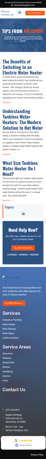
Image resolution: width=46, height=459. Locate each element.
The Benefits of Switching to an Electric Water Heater (22, 67)
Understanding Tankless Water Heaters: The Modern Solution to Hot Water (23, 119)
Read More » (7, 102)
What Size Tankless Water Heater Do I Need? (20, 168)
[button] (20, 12)
